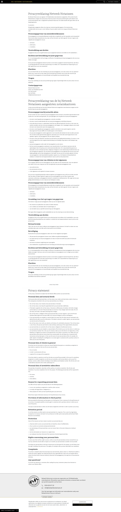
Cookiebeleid (40, 506)
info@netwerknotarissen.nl (53, 488)
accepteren (82, 504)
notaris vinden (113, 1)
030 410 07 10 (49, 485)
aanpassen (82, 502)
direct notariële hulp (7, 510)
